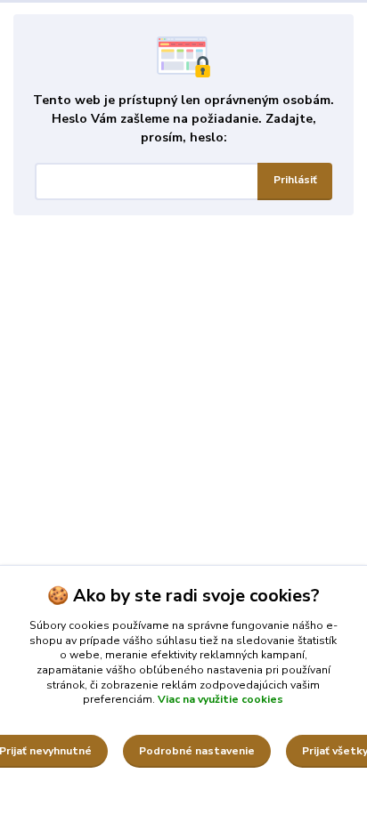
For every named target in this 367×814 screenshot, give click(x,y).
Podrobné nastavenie (197, 751)
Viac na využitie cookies (220, 699)
